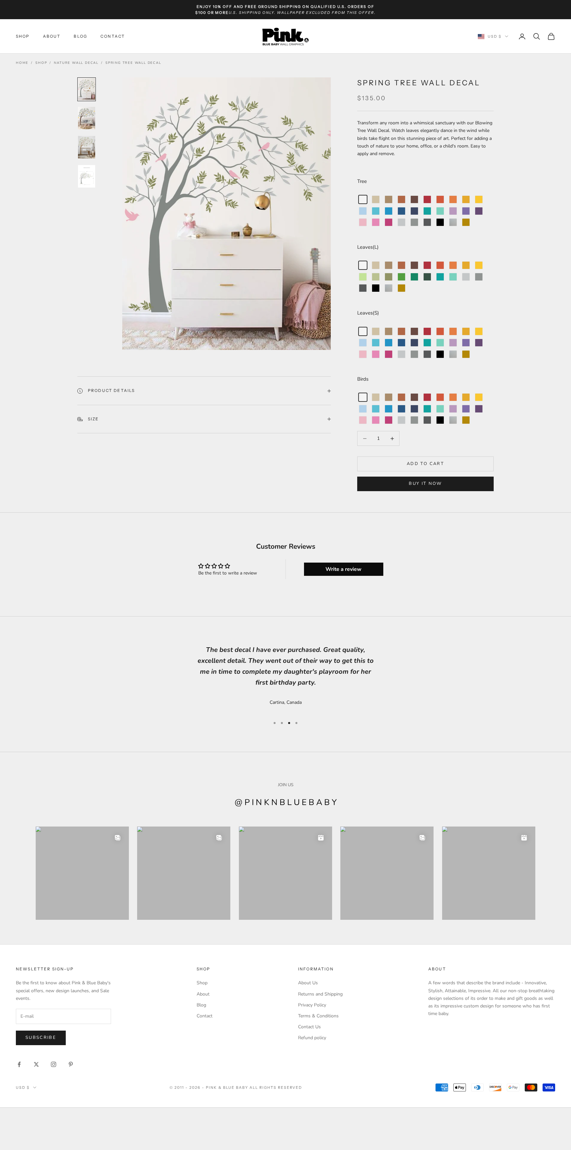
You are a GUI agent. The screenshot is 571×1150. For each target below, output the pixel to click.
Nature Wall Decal (76, 63)
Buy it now (425, 484)
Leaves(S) (368, 313)
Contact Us (309, 1027)
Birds (362, 379)
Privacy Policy (312, 1005)
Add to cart (425, 464)
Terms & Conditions (318, 1016)
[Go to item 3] (86, 147)
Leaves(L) (368, 247)
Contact (112, 36)
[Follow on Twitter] (36, 1064)
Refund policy (312, 1038)
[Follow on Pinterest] (70, 1064)
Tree (362, 181)
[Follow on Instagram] (53, 1064)
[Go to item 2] (86, 118)
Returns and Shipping (320, 994)
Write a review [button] (343, 569)
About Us (308, 983)
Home (22, 63)
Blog (80, 36)
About (52, 36)
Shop (23, 36)
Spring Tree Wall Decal (133, 63)
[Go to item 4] (86, 176)
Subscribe (40, 1038)
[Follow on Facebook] (19, 1064)
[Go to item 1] (86, 89)
